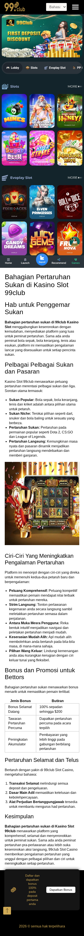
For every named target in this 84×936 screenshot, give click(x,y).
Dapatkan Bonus (61, 889)
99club (60, 322)
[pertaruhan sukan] (42, 141)
